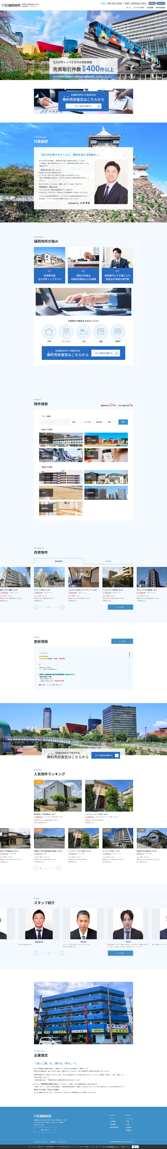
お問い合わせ (45, 1130)
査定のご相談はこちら (46, 679)
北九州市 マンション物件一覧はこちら (51, 685)
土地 (127, 1124)
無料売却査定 (160, 7)
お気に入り (161, 3)
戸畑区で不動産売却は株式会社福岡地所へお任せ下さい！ (57, 674)
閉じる (135, 1146)
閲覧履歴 (152, 3)
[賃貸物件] (61, 502)
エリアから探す (138, 7)
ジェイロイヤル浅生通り (46, 658)
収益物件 (129, 1127)
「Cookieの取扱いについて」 (113, 1146)
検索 (123, 422)
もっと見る (120, 607)
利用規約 (53, 1142)
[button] (36, 607)
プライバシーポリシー (41, 1142)
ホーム (128, 7)
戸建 (127, 1121)
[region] (84, 669)
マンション (129, 1118)
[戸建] (106, 471)
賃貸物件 (129, 1130)
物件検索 (113, 1124)
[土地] (61, 487)
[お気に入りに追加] (27, 570)
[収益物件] (106, 487)
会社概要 (150, 7)
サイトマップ (62, 1142)
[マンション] (61, 471)
